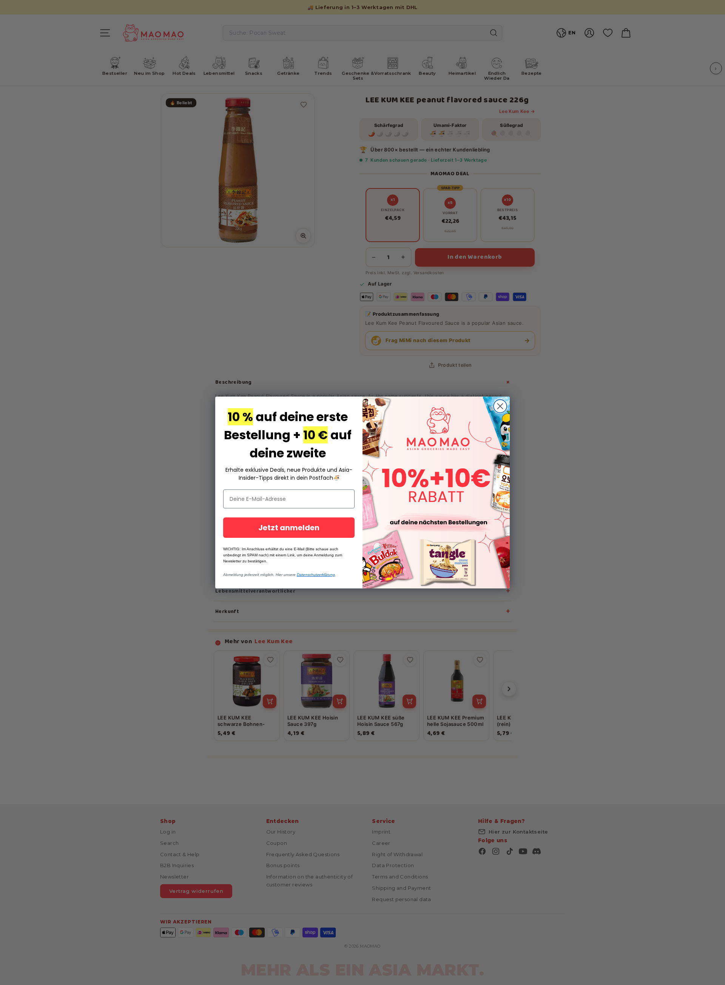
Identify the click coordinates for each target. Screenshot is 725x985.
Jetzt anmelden (288, 527)
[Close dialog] (500, 406)
